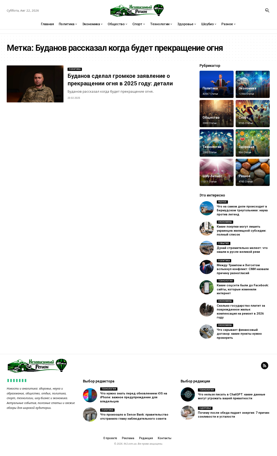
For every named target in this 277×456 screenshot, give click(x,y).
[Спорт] (253, 113)
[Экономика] (253, 84)
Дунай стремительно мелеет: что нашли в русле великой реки (242, 250)
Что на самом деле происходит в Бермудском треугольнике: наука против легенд (242, 210)
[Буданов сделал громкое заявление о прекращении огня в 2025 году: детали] (35, 83)
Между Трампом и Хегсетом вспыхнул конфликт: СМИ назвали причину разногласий (243, 269)
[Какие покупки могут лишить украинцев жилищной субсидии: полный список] (207, 228)
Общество (211, 117)
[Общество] (217, 113)
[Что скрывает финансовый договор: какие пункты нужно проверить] (207, 332)
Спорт (243, 117)
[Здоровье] (253, 142)
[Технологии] (217, 142)
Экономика (247, 88)
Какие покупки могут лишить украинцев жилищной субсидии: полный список (241, 230)
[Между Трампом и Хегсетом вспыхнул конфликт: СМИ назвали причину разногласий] (207, 267)
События (223, 243)
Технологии (212, 147)
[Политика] (217, 84)
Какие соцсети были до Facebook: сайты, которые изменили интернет (243, 289)
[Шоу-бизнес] (217, 172)
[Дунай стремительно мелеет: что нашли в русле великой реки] (207, 248)
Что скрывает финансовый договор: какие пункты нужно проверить (239, 334)
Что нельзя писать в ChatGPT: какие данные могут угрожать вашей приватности (231, 396)
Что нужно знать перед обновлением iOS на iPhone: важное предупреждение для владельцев (133, 397)
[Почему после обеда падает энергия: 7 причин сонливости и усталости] (188, 413)
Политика (75, 69)
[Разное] (253, 172)
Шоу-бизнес (212, 176)
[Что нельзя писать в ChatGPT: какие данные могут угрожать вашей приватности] (188, 394)
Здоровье (246, 147)
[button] (267, 10)
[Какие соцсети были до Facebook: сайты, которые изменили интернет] (207, 287)
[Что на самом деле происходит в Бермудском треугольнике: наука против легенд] (207, 208)
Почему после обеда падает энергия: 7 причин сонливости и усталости (233, 415)
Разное (244, 176)
